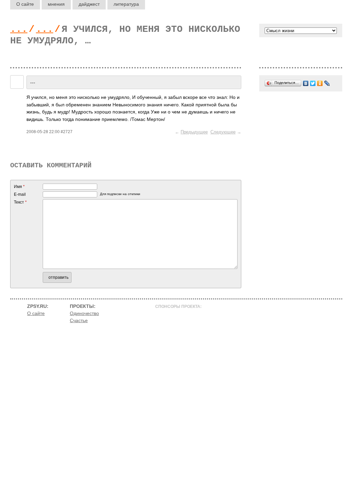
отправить (58, 277)
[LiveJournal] (327, 83)
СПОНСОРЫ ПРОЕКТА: (178, 306)
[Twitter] (313, 83)
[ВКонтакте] (305, 83)
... (18, 29)
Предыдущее (194, 131)
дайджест (89, 4)
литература (126, 4)
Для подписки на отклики (120, 194)
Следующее (223, 131)
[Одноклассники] (320, 83)
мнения (56, 4)
